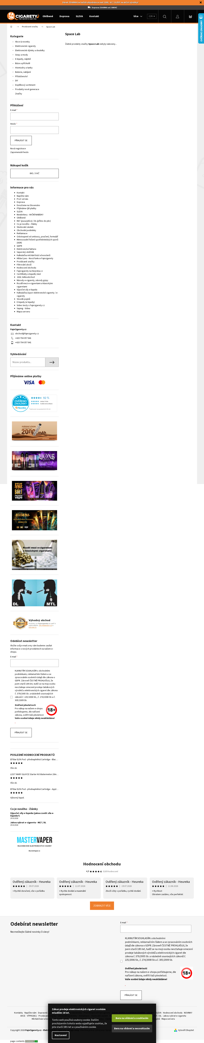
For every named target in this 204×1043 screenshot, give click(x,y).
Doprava (21, 202)
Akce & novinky (22, 41)
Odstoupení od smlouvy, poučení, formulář (37, 236)
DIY (16, 80)
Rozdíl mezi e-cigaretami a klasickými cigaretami (35, 285)
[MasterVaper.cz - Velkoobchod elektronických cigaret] (34, 839)
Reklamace (22, 233)
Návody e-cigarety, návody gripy (32, 280)
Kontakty (18, 1012)
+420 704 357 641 (23, 338)
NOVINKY (188, 1012)
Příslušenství (21, 76)
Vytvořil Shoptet (186, 1030)
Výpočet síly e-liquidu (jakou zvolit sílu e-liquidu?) (32, 814)
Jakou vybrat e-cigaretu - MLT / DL (28, 822)
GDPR (19, 246)
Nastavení (61, 1035)
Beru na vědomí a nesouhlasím (132, 1028)
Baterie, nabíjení (23, 72)
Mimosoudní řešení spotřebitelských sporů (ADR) (37, 241)
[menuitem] (47, 16)
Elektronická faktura (26, 249)
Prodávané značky (26, 261)
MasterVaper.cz (34, 851)
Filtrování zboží (24, 264)
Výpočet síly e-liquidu (27, 289)
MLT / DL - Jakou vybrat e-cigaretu (170, 1016)
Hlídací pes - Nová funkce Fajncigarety (35, 258)
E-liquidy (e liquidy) (26, 302)
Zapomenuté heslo (19, 152)
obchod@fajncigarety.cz (27, 333)
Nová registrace (18, 148)
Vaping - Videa (23, 308)
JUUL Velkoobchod (26, 277)
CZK (151, 16)
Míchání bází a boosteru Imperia (47, 1019)
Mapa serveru (23, 311)
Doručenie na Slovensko (28, 205)
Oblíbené (21, 217)
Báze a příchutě (22, 63)
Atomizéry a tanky (24, 67)
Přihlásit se (21, 140)
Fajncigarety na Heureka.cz (30, 271)
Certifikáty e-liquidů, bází (29, 274)
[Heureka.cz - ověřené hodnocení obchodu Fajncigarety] (34, 403)
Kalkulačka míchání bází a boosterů (33, 255)
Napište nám (23, 196)
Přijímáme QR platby (26, 208)
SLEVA (20, 211)
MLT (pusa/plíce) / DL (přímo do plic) (34, 221)
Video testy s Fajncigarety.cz (31, 305)
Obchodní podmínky (26, 230)
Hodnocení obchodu (26, 267)
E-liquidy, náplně (23, 59)
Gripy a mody (21, 54)
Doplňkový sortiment (25, 85)
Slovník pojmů (23, 299)
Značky (18, 93)
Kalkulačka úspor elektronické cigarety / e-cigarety (37, 294)
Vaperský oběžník (25, 252)
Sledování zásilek (25, 227)
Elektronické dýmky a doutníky (30, 50)
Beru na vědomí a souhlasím (132, 1018)
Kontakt (20, 192)
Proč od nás (22, 199)
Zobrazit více (102, 905)
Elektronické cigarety (25, 46)
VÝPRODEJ (32, 1016)
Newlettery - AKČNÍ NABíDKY (30, 214)
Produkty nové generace (27, 89)
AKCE (22, 1016)
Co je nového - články (27, 224)
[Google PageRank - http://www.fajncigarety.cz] (31, 1041)
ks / (34, 173)
